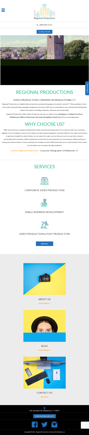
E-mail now (44, 32)
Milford (23, 117)
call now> (44, 397)
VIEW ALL (44, 244)
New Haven (31, 117)
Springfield (47, 117)
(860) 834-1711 (46, 25)
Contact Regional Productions (24, 151)
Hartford (78, 114)
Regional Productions (42, 432)
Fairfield (71, 114)
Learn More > (44, 303)
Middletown (14, 117)
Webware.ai (61, 432)
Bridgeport (63, 114)
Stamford (56, 117)
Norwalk (39, 117)
